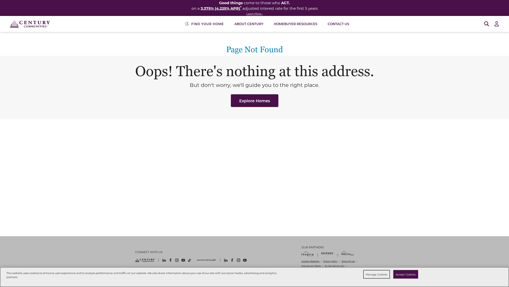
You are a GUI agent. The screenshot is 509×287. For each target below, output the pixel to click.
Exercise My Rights (311, 266)
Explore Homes (254, 100)
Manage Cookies (377, 274)
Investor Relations (310, 261)
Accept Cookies (406, 274)
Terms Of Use (348, 261)
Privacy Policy (330, 261)
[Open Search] (486, 24)
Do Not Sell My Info (334, 266)
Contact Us (338, 24)
